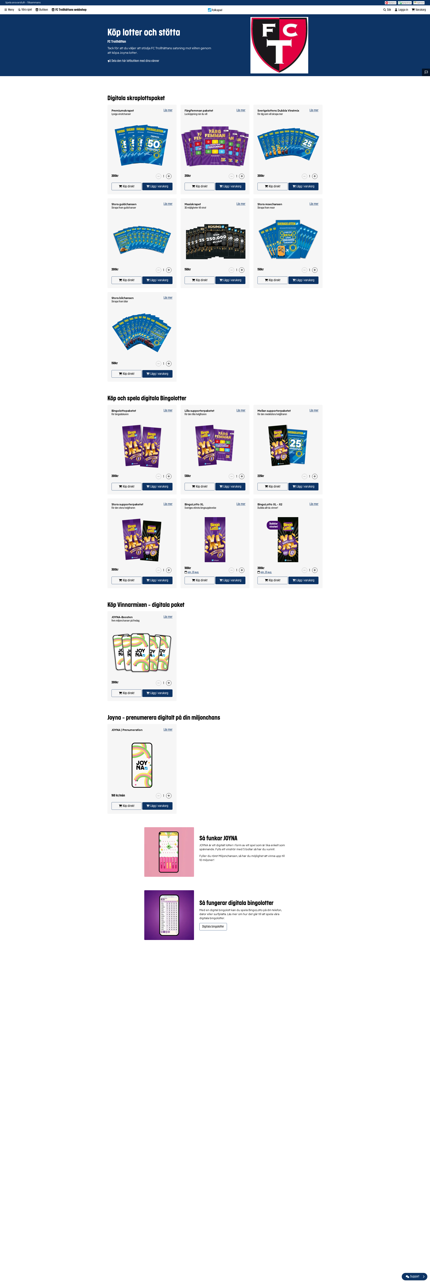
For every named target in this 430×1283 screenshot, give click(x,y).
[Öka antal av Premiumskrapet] (169, 176)
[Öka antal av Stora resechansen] (314, 270)
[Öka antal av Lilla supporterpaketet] (241, 476)
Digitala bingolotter (213, 926)
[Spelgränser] (405, 2)
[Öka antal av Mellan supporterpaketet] (314, 476)
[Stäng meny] (423, 1276)
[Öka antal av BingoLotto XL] (241, 570)
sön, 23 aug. (193, 572)
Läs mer (168, 110)
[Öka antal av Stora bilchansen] (169, 363)
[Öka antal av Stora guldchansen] (169, 270)
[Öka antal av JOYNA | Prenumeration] (169, 795)
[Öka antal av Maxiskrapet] (241, 270)
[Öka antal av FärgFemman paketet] (241, 176)
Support (414, 1276)
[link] (127, 186)
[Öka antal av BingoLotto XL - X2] (314, 570)
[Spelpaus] (391, 2)
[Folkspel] (215, 10)
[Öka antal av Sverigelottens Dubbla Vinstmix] (314, 176)
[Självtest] (419, 2)
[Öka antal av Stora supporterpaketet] (169, 570)
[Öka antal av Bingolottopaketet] (169, 476)
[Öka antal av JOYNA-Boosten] (169, 683)
